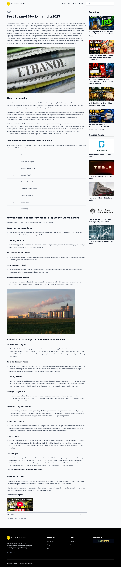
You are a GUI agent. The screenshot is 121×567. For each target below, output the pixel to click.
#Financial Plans (12, 518)
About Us (73, 541)
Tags (74, 4)
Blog (81, 4)
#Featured (22, 518)
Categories (66, 4)
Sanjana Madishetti (81, 515)
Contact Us (73, 545)
